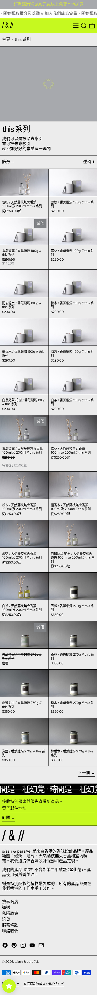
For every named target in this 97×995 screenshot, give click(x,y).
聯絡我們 (10, 931)
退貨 (6, 919)
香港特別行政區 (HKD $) (41, 983)
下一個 (84, 772)
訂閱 (6, 817)
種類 (87, 161)
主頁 (6, 39)
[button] (84, 26)
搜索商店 (10, 901)
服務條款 (10, 925)
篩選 (6, 161)
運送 (6, 907)
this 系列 (23, 39)
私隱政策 (10, 913)
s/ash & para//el (26, 962)
